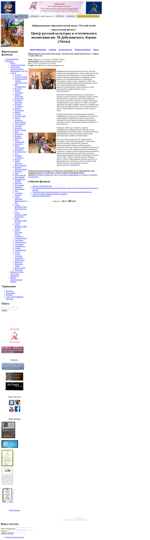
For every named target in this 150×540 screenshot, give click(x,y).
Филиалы (9, 61)
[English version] (20, 17)
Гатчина (18, 114)
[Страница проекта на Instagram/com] (17, 405)
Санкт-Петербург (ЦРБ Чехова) (21, 226)
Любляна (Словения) (19, 157)
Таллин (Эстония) (18, 255)
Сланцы (18, 248)
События (52, 50)
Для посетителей (65, 50)
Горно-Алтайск (20, 122)
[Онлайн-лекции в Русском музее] (12, 352)
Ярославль (19, 270)
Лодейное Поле (20, 152)
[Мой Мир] (70, 201)
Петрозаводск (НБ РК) (20, 180)
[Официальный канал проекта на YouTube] (11, 411)
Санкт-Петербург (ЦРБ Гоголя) (21, 221)
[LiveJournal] (72, 201)
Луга (16, 154)
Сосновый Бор (20, 250)
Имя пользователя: (8, 529)
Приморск (18, 187)
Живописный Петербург (42, 196)
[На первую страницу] (9, 17)
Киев (17, 132)
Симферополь (20, 246)
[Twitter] (65, 201)
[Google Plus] (74, 201)
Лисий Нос (19, 150)
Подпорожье (19, 185)
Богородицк (19, 98)
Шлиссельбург (20, 268)
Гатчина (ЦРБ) (20, 116)
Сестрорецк (19, 244)
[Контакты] (12, 17)
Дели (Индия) (20, 124)
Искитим (18, 128)
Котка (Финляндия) (19, 141)
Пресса (96, 50)
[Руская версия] (16, 17)
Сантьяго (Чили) (21, 238)
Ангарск (18, 75)
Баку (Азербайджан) (20, 86)
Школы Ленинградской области (16, 280)
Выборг (18, 112)
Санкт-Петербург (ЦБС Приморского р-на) (21, 208)
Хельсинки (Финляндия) (19, 259)
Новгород (18, 171)
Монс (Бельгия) (20, 165)
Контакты (9, 291)
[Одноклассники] (68, 201)
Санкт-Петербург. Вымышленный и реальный (50, 194)
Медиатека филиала (83, 50)
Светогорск (19, 240)
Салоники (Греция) (18, 194)
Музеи (12, 63)
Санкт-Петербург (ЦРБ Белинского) (21, 215)
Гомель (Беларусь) (19, 119)
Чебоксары (19, 262)
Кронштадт (19, 144)
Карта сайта (10, 293)
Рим (16, 191)
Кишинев (18, 138)
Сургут (17, 252)
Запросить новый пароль (14, 537)
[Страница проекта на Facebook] (17, 411)
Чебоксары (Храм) (19, 265)
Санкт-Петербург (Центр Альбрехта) (19, 233)
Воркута (18, 108)
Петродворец (20, 177)
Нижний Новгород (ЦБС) (21, 168)
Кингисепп (19, 134)
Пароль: (4, 531)
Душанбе (18, 126)
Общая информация (38, 50)
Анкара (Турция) (21, 77)
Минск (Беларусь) (19, 162)
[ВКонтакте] (63, 201)
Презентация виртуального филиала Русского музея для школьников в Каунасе (62, 192)
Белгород (18, 89)
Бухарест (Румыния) (19, 105)
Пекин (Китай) (20, 175)
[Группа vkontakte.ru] (11, 405)
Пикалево (18, 183)
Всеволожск (19, 110)
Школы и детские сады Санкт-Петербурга (16, 274)
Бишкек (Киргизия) (19, 95)
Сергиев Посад (20, 242)
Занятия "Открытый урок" (42, 186)
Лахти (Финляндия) (19, 147)
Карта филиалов (12, 59)
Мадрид (18, 160)
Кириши (18, 136)
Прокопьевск (19, 189)
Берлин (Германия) (19, 92)
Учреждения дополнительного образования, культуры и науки (18, 70)
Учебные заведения (17, 65)
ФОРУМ (9, 295)
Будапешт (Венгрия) (18, 101)
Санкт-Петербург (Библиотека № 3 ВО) (21, 200)
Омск (17, 173)
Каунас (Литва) (20, 130)
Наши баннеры (14, 510)
